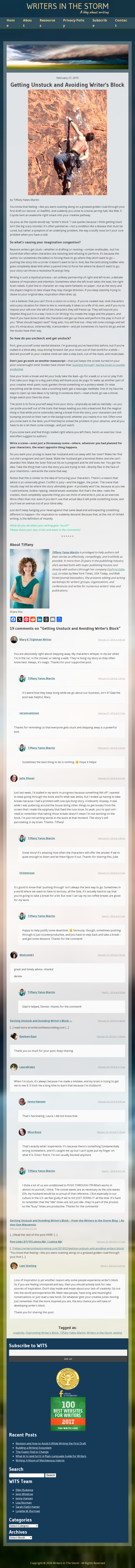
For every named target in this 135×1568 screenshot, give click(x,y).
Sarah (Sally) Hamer (28, 1507)
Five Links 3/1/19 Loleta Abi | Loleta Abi (36, 1241)
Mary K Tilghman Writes (35, 639)
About (27, 23)
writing (117, 1333)
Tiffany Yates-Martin (72, 1333)
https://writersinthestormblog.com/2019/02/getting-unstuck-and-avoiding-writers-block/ (69, 1248)
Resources (47, 23)
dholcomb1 (26, 955)
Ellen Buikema (24, 1490)
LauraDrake (27, 1067)
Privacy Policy (73, 23)
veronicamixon (29, 713)
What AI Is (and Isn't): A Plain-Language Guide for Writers (51, 1456)
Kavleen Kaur (28, 1036)
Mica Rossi (34, 1132)
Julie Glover (27, 778)
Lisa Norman (24, 1502)
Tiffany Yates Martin (65, 552)
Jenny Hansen (36, 1101)
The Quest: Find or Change (32, 1452)
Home (11, 23)
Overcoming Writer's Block (42, 1333)
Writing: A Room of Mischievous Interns (40, 1460)
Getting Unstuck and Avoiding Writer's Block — (41, 1021)
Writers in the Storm (99, 1333)
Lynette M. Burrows (28, 1511)
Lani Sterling (27, 1266)
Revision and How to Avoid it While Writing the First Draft (51, 1443)
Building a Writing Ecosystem (34, 1448)
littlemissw (27, 873)
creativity (18, 1333)
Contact (121, 23)
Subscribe (100, 23)
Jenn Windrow (24, 1494)
